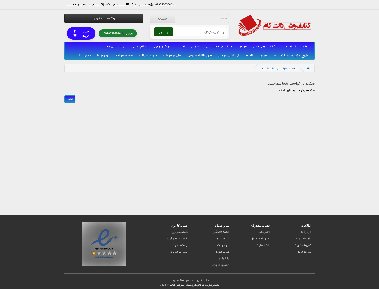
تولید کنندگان (221, 232)
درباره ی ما (103, 55)
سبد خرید (81, 33)
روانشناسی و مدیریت (113, 46)
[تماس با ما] (174, 4)
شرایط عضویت (303, 245)
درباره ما (306, 232)
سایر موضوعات (172, 55)
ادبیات (181, 46)
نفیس (263, 55)
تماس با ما (85, 55)
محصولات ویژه (220, 265)
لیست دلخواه (180, 245)
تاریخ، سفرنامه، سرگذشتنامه (290, 55)
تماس (118, 32)
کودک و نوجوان (161, 46)
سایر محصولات (148, 55)
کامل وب (176, 280)
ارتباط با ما (290, 46)
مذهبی (195, 46)
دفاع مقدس (139, 46)
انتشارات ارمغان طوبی (265, 46)
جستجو (162, 18)
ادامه (70, 98)
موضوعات (223, 245)
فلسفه (249, 55)
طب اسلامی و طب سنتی (219, 46)
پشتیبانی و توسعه (198, 280)
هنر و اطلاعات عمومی (200, 55)
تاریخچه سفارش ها (177, 238)
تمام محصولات (124, 55)
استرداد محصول (260, 238)
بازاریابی (224, 258)
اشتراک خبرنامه (178, 251)
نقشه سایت (263, 245)
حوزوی (243, 46)
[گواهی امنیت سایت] (104, 245)
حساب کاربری (180, 232)
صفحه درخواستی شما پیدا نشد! (279, 68)
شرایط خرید (304, 251)
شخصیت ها (222, 238)
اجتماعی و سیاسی (228, 55)
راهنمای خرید (303, 238)
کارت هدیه (222, 251)
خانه (305, 46)
